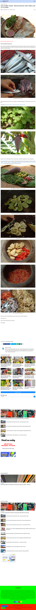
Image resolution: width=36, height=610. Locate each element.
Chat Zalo (3, 607)
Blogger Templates (16, 605)
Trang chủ (2, 4)
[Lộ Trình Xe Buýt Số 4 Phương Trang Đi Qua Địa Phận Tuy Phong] (18, 414)
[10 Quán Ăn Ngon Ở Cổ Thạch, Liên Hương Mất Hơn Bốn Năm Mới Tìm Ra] (18, 359)
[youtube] (19, 602)
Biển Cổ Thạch (8, 347)
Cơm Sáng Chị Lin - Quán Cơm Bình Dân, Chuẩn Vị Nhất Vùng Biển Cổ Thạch (29, 376)
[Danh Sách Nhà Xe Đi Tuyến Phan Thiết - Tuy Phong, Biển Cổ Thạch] (3, 422)
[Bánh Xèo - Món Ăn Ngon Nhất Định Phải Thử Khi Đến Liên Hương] (18, 383)
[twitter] (17, 602)
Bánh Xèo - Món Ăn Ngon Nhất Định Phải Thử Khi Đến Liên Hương (18, 388)
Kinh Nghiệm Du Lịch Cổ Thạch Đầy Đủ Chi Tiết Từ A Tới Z (16, 546)
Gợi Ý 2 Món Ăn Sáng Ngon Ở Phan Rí (30, 388)
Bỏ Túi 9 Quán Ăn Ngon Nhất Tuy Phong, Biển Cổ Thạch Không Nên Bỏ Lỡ (6, 365)
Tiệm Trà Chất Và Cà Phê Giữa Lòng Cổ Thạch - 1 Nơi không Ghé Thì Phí (6, 376)
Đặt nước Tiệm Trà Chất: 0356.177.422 (14, 607)
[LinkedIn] (19, 344)
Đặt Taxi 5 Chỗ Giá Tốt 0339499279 (26, 607)
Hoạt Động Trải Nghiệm (9, 341)
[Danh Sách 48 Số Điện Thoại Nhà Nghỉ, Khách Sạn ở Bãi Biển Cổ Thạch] (3, 533)
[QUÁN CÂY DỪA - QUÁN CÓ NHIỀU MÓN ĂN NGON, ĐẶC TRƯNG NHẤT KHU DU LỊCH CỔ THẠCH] (3, 529)
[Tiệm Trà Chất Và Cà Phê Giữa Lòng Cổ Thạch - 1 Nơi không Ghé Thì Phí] (6, 371)
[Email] (21, 344)
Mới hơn (2, 394)
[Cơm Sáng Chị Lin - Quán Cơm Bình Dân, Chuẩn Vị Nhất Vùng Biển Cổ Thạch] (30, 371)
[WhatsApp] (17, 344)
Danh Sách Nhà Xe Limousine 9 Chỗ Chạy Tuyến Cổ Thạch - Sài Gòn (15, 484)
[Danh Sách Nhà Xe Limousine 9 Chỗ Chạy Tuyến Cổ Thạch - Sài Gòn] (18, 479)
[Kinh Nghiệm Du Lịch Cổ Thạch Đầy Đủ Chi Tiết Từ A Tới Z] (3, 546)
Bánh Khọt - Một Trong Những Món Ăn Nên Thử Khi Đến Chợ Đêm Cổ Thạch (6, 388)
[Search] (34, 396)
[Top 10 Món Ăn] (30, 359)
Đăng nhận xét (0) (18, 392)
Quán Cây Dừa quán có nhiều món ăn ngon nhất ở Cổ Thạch (15, 104)
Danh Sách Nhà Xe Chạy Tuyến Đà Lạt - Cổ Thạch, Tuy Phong (16, 542)
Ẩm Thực (5, 4)
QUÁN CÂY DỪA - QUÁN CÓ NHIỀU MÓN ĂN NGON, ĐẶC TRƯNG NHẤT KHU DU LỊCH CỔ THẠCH (20, 529)
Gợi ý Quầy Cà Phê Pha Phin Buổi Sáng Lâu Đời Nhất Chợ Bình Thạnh (18, 376)
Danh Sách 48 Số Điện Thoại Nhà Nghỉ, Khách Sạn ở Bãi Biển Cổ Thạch (18, 533)
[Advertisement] (18, 333)
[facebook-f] (15, 602)
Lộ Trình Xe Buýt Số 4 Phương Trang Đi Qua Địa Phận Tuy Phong (15, 418)
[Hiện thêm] (23, 344)
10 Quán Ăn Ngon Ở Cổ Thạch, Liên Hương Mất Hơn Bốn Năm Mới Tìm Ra (18, 365)
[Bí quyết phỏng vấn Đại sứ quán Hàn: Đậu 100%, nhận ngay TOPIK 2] (3, 551)
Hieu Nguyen (21, 605)
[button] (1, 1)
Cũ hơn (34, 394)
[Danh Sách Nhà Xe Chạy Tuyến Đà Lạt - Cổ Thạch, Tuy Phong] (3, 435)
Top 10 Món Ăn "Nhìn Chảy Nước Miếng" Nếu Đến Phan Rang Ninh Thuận (30, 365)
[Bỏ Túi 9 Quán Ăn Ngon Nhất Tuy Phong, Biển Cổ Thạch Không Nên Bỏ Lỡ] (6, 359)
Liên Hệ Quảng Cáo (18, 608)
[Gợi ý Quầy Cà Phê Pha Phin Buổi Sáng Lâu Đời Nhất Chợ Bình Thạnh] (18, 371)
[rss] (21, 602)
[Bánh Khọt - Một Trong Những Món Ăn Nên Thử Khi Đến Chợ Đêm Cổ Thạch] (6, 383)
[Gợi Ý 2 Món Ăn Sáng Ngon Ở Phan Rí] (30, 383)
